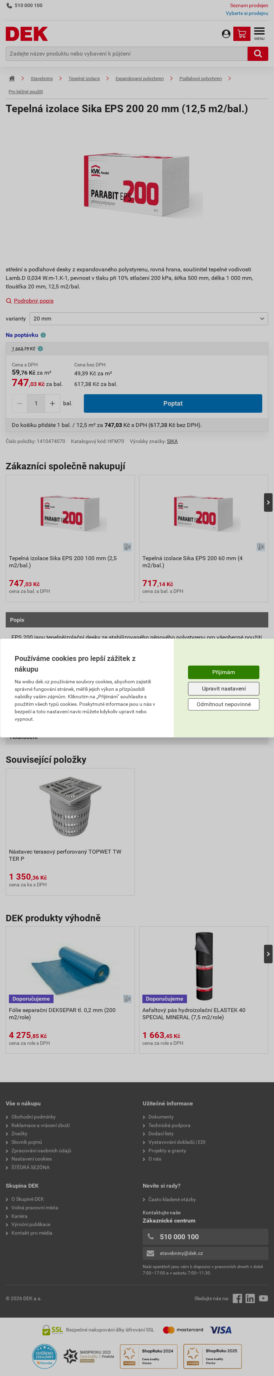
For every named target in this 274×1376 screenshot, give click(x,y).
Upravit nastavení (224, 688)
